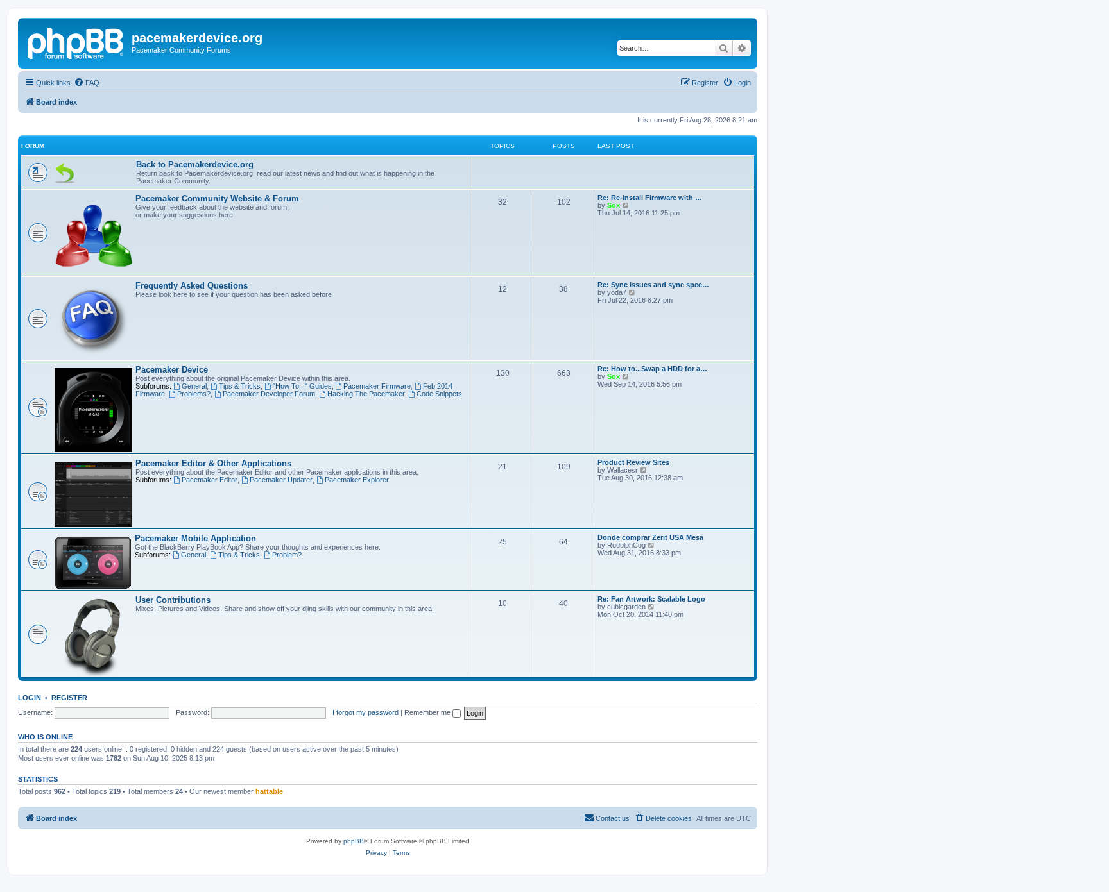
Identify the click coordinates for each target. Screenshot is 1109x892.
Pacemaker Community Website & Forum (217, 198)
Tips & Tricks (240, 386)
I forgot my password (365, 712)
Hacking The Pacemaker (366, 394)
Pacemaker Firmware (377, 386)
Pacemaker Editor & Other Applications (213, 463)
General (194, 386)
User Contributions (173, 600)
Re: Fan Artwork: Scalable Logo (651, 599)
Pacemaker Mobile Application (195, 538)
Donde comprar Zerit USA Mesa (650, 537)
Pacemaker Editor (209, 480)
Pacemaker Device (171, 369)
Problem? (287, 555)
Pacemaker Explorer (357, 480)
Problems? (194, 394)
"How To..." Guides (302, 386)
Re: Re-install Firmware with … (649, 197)
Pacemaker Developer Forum (269, 394)
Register (69, 698)
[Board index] (76, 41)
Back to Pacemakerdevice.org (195, 164)
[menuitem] (86, 82)
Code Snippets (439, 394)
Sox (613, 205)
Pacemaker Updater (281, 480)
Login (29, 698)
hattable (269, 791)
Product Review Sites (633, 462)
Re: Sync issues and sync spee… (653, 285)
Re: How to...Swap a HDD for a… (652, 369)
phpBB (353, 841)
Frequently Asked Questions (191, 285)
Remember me (428, 712)
